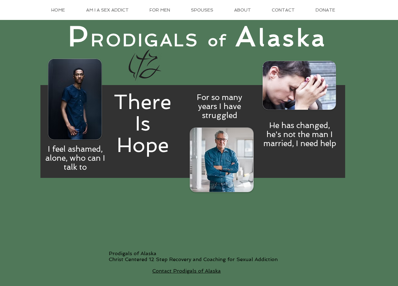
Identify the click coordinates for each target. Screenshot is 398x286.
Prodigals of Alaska (132, 253)
